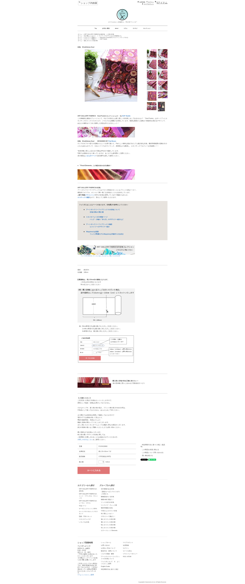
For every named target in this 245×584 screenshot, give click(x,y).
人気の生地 (110, 34)
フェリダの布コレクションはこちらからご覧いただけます (99, 256)
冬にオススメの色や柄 (108, 527)
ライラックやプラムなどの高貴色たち (110, 36)
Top (96, 28)
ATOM (129, 556)
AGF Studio (103, 39)
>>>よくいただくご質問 (86, 575)
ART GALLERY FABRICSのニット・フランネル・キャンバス (88, 496)
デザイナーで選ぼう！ (91, 37)
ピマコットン (89, 195)
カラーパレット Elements (109, 530)
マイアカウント (149, 4)
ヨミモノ (135, 28)
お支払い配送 (106, 28)
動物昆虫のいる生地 (107, 496)
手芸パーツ (82, 506)
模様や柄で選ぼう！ (107, 499)
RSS (124, 556)
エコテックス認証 (84, 197)
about (116, 28)
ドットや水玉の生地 (107, 502)
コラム (125, 28)
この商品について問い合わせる (152, 452)
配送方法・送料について (109, 551)
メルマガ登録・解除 (107, 554)
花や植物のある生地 (107, 489)
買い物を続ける (147, 455)
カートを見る (127, 551)
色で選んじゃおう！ (90, 36)
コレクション (147, 28)
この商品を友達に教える (150, 449)
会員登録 (142, 2)
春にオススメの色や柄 (108, 519)
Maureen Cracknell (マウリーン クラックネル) (114, 37)
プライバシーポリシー (130, 554)
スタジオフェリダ (85, 519)
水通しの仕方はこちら (85, 439)
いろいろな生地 (84, 522)
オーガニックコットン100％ (88, 508)
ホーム (80, 34)
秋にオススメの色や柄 (108, 525)
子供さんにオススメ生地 (109, 511)
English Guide (105, 566)
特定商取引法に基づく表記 (109, 569)
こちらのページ (90, 156)
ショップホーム (106, 542)
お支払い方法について (108, 548)
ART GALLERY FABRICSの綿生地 (94, 34)
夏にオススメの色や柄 (91, 40)
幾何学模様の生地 (107, 508)
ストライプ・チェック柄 (109, 505)
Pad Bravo (112, 141)
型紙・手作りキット (85, 516)
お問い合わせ (105, 545)
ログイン (151, 2)
